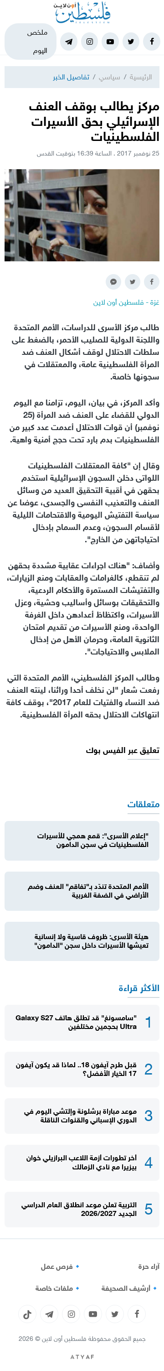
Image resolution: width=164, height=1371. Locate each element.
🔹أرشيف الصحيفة (130, 1288)
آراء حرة (148, 1267)
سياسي (109, 77)
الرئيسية (141, 77)
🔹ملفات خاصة (59, 1288)
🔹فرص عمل (61, 1267)
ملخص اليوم (37, 41)
